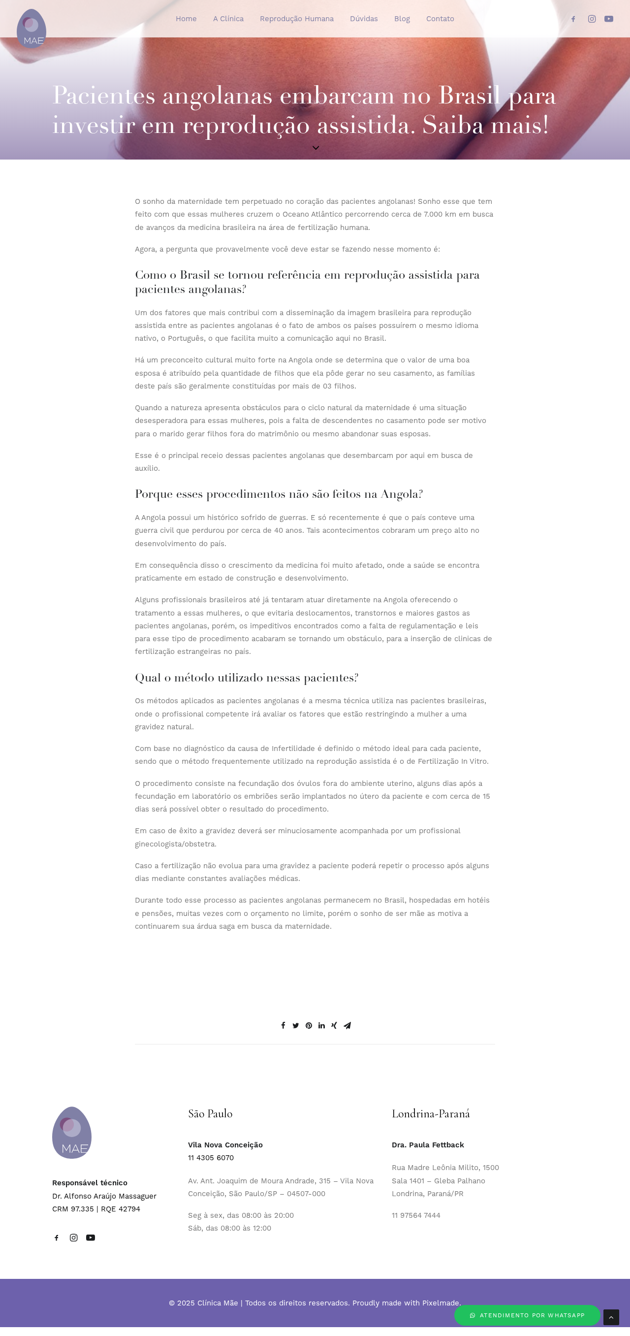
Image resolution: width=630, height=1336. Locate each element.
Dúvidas (364, 18)
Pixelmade (440, 1303)
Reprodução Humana (297, 18)
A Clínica (228, 18)
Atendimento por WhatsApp (532, 1315)
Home (186, 18)
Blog (402, 18)
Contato (440, 18)
